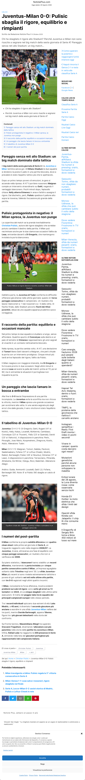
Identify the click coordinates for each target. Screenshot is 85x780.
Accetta (42, 758)
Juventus (39, 648)
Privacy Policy (33, 775)
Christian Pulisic (24, 648)
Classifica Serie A (69, 104)
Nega (42, 764)
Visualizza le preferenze (42, 770)
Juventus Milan (9, 652)
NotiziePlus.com (41, 2)
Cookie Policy (23, 775)
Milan (22, 652)
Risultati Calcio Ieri (70, 132)
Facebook (66, 88)
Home (10, 658)
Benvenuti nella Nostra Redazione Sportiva (52, 775)
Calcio (5, 12)
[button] (82, 734)
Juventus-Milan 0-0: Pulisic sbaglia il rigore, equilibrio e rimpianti (35, 22)
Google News (67, 90)
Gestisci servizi (8, 750)
